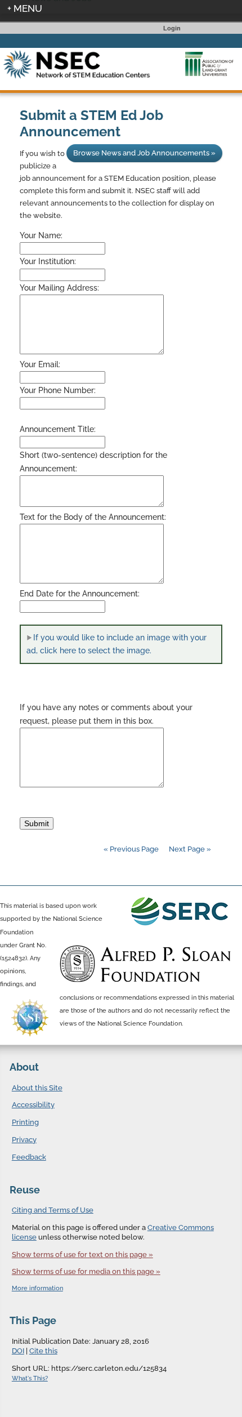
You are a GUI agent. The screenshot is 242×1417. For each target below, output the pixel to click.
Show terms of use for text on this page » (82, 1254)
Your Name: (41, 235)
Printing (25, 1122)
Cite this (43, 1351)
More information (37, 1288)
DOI (18, 1351)
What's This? (30, 1378)
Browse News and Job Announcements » (144, 153)
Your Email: (40, 364)
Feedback (29, 1157)
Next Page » (189, 849)
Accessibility (33, 1104)
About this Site (37, 1088)
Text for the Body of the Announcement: (93, 517)
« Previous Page (131, 849)
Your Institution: (48, 261)
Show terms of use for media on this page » (86, 1271)
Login (172, 28)
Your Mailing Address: (59, 287)
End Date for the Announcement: (80, 593)
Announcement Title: (58, 429)
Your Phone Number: (58, 390)
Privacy (24, 1139)
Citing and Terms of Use (52, 1210)
